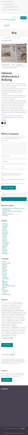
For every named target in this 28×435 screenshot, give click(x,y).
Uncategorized (5, 290)
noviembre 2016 (5, 243)
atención (19, 305)
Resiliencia (4, 287)
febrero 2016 (5, 250)
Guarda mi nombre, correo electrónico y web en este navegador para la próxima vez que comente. (12, 174)
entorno (3, 320)
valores (14, 335)
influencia (9, 322)
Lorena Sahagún (14, 66)
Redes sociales (22, 66)
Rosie (3, 288)
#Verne (3, 261)
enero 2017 (4, 240)
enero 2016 (4, 252)
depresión (4, 271)
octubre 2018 (5, 224)
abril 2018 (4, 229)
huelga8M (16, 320)
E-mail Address (4, 161)
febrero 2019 (5, 223)
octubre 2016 (5, 244)
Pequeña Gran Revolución (7, 214)
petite (18, 330)
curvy (24, 312)
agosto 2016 (4, 246)
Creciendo (3, 66)
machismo (13, 325)
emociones (16, 317)
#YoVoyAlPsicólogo (6, 209)
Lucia (3, 280)
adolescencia (6, 67)
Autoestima (4, 264)
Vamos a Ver (5, 291)
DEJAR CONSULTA (6, 379)
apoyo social (5, 305)
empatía (22, 317)
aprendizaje (13, 305)
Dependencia (5, 270)
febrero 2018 (5, 232)
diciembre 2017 (5, 233)
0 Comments (19, 64)
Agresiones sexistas (6, 263)
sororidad (14, 332)
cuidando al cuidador (17, 312)
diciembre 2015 (5, 253)
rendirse (22, 330)
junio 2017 (4, 234)
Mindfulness (4, 282)
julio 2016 (4, 247)
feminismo (4, 274)
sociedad (7, 332)
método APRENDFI (5, 330)
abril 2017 (4, 237)
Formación (4, 275)
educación (9, 317)
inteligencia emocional (16, 322)
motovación (23, 327)
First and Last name (5, 156)
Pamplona (13, 330)
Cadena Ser (4, 265)
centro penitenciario (7, 310)
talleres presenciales (6, 335)
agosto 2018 (4, 226)
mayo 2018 (4, 227)
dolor (3, 317)
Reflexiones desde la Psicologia (8, 285)
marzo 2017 (4, 239)
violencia (4, 292)
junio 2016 (4, 249)
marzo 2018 (4, 230)
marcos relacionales (6, 327)
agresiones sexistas (17, 303)
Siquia (23, 428)
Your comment (4, 140)
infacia (14, 67)
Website (3, 166)
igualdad (22, 320)
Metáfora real (5, 281)
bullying (11, 67)
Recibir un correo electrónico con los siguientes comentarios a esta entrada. (14, 180)
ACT (3, 303)
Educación (8, 66)
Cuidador (4, 268)
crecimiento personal (18, 310)
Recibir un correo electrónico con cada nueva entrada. (13, 183)
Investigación (5, 277)
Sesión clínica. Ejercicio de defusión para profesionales (13, 208)
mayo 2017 (4, 236)
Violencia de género (6, 294)
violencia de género (7, 338)
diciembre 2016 (5, 242)
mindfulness (15, 327)
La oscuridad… (5, 215)
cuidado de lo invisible (6, 312)
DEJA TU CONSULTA (7, 344)
